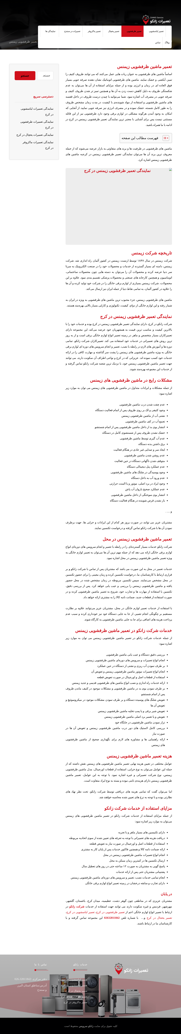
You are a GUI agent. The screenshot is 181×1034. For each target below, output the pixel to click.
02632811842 (112, 917)
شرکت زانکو (76, 906)
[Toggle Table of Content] (164, 138)
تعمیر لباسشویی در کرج (80, 912)
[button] (37, 7)
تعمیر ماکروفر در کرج (75, 1002)
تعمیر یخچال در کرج (76, 991)
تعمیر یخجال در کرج (159, 917)
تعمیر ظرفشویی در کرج (110, 912)
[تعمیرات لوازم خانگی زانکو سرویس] (156, 20)
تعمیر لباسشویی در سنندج (72, 979)
